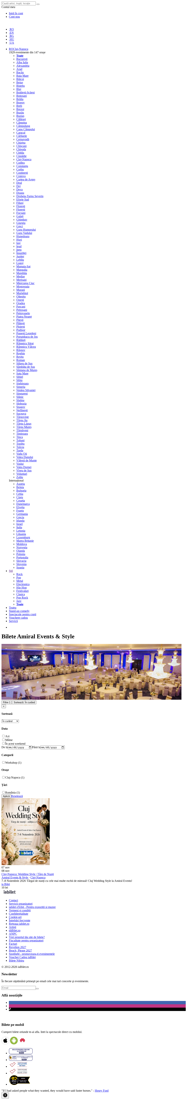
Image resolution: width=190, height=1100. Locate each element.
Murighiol (22, 293)
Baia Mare (22, 75)
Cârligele (21, 136)
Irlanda (20, 520)
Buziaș (20, 115)
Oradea (20, 303)
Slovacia (21, 560)
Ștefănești (22, 410)
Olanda (20, 550)
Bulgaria (21, 490)
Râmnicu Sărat (25, 343)
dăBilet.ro (14, 930)
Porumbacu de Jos (27, 336)
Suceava (21, 413)
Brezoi (20, 109)
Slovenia (21, 564)
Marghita (21, 273)
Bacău (20, 72)
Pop (18, 577)
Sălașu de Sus (24, 363)
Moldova (21, 544)
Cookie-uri (15, 917)
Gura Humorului (26, 229)
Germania (22, 514)
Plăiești (20, 323)
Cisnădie (21, 156)
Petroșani (21, 309)
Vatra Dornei (23, 467)
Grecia (20, 517)
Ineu (19, 249)
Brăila (19, 99)
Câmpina (21, 122)
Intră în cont (16, 13)
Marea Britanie (25, 540)
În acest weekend (15, 743)
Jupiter (20, 256)
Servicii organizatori (20, 903)
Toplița (20, 443)
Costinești (22, 172)
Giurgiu (20, 222)
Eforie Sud (22, 199)
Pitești (19, 320)
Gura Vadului (24, 233)
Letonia (20, 530)
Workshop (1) (13, 762)
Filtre (6, 702)
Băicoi (20, 79)
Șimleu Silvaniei (25, 390)
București (21, 59)
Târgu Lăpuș (23, 423)
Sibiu (19, 380)
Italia (19, 527)
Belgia (20, 487)
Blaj (18, 89)
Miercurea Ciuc (25, 283)
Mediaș (20, 276)
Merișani (21, 279)
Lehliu (20, 259)
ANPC (13, 933)
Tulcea (20, 447)
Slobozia (21, 403)
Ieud (19, 246)
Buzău (20, 112)
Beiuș (19, 82)
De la (4, 747)
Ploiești (20, 326)
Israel (19, 524)
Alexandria (22, 65)
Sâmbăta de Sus (25, 366)
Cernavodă (22, 139)
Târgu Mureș (24, 427)
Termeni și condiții (20, 910)
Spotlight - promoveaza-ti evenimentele (32, 953)
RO (11, 29)
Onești (20, 299)
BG (11, 36)
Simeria (20, 386)
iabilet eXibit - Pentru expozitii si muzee (32, 907)
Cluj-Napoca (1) (14, 777)
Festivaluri (22, 590)
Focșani (20, 212)
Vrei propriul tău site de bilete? (27, 937)
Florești (20, 206)
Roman (20, 360)
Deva (19, 189)
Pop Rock (22, 597)
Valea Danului (24, 457)
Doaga (20, 192)
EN (11, 32)
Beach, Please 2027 (20, 950)
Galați (19, 216)
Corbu (20, 169)
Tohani (20, 440)
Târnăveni (22, 430)
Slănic (20, 396)
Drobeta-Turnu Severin (29, 196)
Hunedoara (22, 236)
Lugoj (19, 263)
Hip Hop (21, 587)
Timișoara (22, 433)
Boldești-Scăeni (25, 92)
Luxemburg (23, 537)
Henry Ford (102, 1090)
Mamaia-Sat (23, 266)
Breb (19, 105)
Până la (36, 747)
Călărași (21, 119)
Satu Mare (22, 373)
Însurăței (21, 253)
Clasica (20, 594)
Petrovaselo (23, 313)
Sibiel (19, 376)
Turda (19, 450)
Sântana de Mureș (26, 370)
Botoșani (21, 95)
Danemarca (23, 503)
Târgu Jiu (21, 420)
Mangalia (21, 269)
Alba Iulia (22, 62)
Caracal (20, 132)
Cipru (19, 497)
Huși (19, 239)
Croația (20, 500)
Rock (19, 574)
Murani (20, 289)
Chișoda (21, 149)
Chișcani (21, 146)
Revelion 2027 (17, 947)
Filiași (19, 202)
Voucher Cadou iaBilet (22, 957)
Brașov (20, 102)
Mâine (9, 740)
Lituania (21, 534)
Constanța (22, 166)
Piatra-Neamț (24, 316)
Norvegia (21, 547)
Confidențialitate (18, 913)
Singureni (22, 393)
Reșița (20, 356)
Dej (18, 186)
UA (11, 42)
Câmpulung (23, 125)
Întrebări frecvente (19, 920)
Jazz (18, 601)
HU (11, 39)
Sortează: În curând (24, 702)
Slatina (20, 400)
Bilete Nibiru (16, 960)
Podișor (20, 330)
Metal (19, 580)
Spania (20, 567)
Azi (7, 736)
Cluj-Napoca (23, 159)
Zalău (19, 477)
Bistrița (20, 85)
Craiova (21, 176)
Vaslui (20, 463)
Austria (20, 483)
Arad (19, 69)
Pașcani (20, 306)
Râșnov (20, 350)
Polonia (20, 554)
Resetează (17, 796)
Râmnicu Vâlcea (26, 346)
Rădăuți (20, 340)
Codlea (20, 162)
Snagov (20, 406)
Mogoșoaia (22, 286)
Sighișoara (22, 383)
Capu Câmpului (25, 129)
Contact (13, 900)
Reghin (20, 353)
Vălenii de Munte (26, 460)
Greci (19, 226)
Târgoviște (22, 417)
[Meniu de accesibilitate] (5, 1095)
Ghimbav (21, 219)
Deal (19, 182)
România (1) (12, 792)
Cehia (19, 493)
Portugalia (22, 557)
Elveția (20, 507)
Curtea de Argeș (25, 179)
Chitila (20, 152)
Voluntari (21, 473)
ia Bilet (5, 884)
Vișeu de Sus (24, 470)
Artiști (12, 927)
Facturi (13, 943)
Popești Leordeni (26, 333)
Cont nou (14, 16)
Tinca (19, 437)
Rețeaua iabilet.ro (19, 923)
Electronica (23, 584)
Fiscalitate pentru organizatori (26, 940)
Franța (20, 510)
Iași (18, 243)
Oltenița (21, 296)
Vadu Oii (21, 453)
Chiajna (20, 142)
